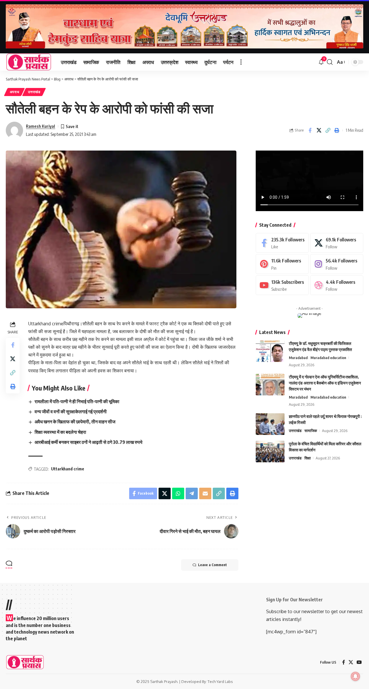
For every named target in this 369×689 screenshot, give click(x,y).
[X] (336, 243)
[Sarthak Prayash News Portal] (29, 62)
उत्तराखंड (34, 92)
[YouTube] (359, 662)
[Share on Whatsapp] (178, 493)
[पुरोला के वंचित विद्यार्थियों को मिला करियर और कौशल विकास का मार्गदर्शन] (270, 451)
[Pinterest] (282, 264)
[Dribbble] (336, 285)
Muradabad (298, 357)
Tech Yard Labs (220, 681)
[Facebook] (282, 243)
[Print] (337, 130)
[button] (241, 62)
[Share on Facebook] (310, 130)
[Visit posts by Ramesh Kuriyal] (14, 130)
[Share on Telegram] (192, 493)
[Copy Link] (328, 130)
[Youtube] (282, 285)
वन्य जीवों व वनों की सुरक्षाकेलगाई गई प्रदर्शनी (71, 411)
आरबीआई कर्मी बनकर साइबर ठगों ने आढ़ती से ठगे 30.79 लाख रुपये (88, 442)
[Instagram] (336, 264)
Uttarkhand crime (67, 468)
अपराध (14, 92)
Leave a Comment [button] (212, 565)
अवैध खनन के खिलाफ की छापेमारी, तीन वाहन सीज (75, 422)
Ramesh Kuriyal (40, 126)
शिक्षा (307, 458)
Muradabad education (328, 357)
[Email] (205, 493)
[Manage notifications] (355, 676)
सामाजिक (310, 430)
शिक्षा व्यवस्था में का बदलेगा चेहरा (60, 432)
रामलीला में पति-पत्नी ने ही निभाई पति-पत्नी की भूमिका (77, 401)
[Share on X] (319, 130)
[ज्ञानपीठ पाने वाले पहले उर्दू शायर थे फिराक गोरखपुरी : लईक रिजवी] (270, 424)
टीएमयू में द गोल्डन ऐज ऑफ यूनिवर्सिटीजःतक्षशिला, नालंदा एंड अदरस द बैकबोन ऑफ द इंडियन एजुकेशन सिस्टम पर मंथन (325, 382)
